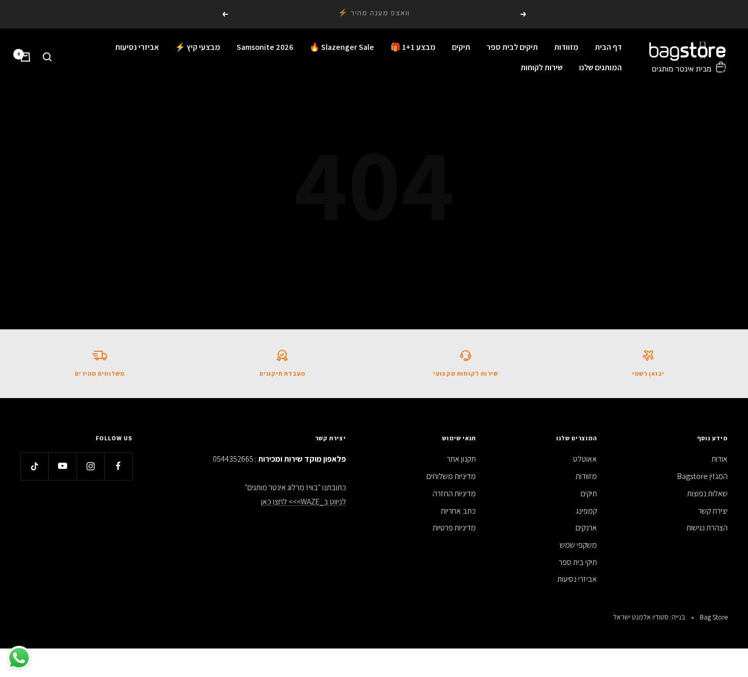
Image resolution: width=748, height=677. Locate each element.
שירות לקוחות (542, 67)
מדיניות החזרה (454, 493)
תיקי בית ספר (578, 562)
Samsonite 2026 (265, 47)
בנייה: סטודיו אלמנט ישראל (649, 617)
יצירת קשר (713, 510)
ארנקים (586, 527)
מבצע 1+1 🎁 (413, 47)
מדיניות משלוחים (451, 476)
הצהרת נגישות (707, 527)
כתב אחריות (458, 510)
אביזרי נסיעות (137, 47)
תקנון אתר (461, 459)
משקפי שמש (578, 545)
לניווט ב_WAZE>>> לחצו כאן (303, 501)
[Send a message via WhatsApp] (19, 658)
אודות (719, 459)
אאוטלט (585, 459)
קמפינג (586, 510)
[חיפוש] (47, 57)
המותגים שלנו (600, 67)
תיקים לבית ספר (512, 47)
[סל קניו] (25, 57)
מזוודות (566, 47)
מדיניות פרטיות (454, 527)
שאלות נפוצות (707, 493)
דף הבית (608, 47)
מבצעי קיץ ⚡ (197, 47)
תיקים (461, 47)
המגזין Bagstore (702, 476)
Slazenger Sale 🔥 (341, 47)
